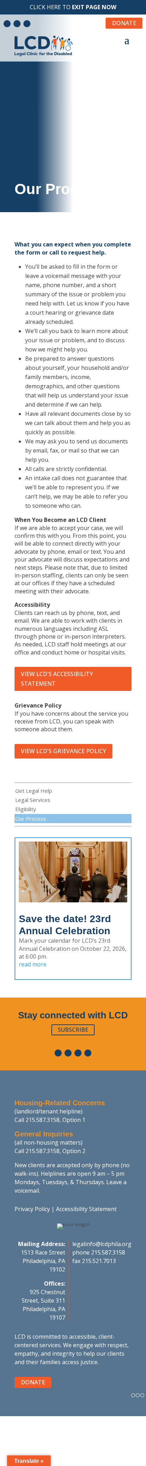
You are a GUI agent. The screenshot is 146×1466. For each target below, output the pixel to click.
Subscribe (73, 1030)
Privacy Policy (32, 1209)
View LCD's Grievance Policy (63, 751)
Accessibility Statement (86, 1209)
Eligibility (25, 809)
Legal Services (32, 799)
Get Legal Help (33, 790)
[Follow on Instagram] (26, 23)
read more (32, 964)
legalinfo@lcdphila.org (101, 1244)
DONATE (124, 23)
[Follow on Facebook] (7, 23)
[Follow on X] (87, 1053)
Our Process (30, 818)
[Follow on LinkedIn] (17, 23)
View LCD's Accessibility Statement (57, 678)
